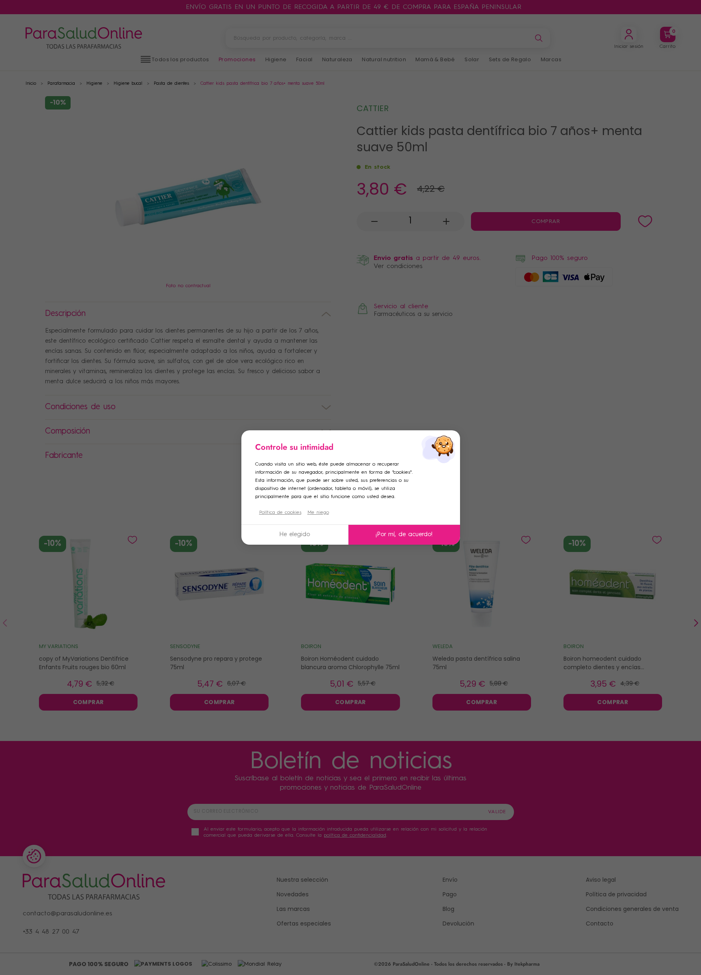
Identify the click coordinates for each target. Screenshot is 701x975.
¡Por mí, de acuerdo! (404, 535)
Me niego (318, 512)
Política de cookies (280, 512)
